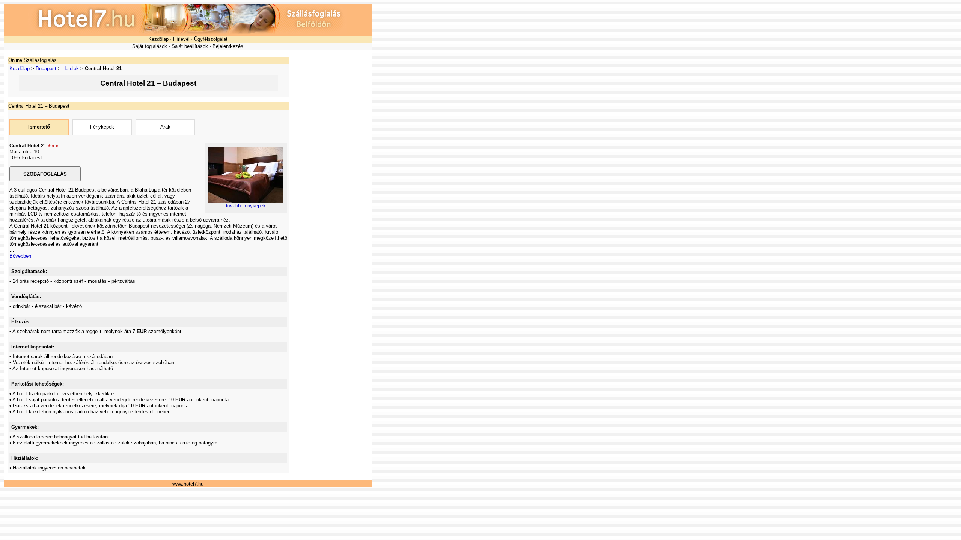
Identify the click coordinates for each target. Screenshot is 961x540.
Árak (165, 127)
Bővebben (20, 256)
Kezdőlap (158, 39)
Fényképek (102, 127)
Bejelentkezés (227, 46)
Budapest (46, 68)
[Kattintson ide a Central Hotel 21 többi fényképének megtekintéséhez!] (245, 201)
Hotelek (70, 68)
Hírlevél (181, 39)
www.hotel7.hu (187, 484)
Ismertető (39, 127)
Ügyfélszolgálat (210, 39)
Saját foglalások (149, 46)
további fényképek (246, 205)
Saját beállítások (190, 46)
